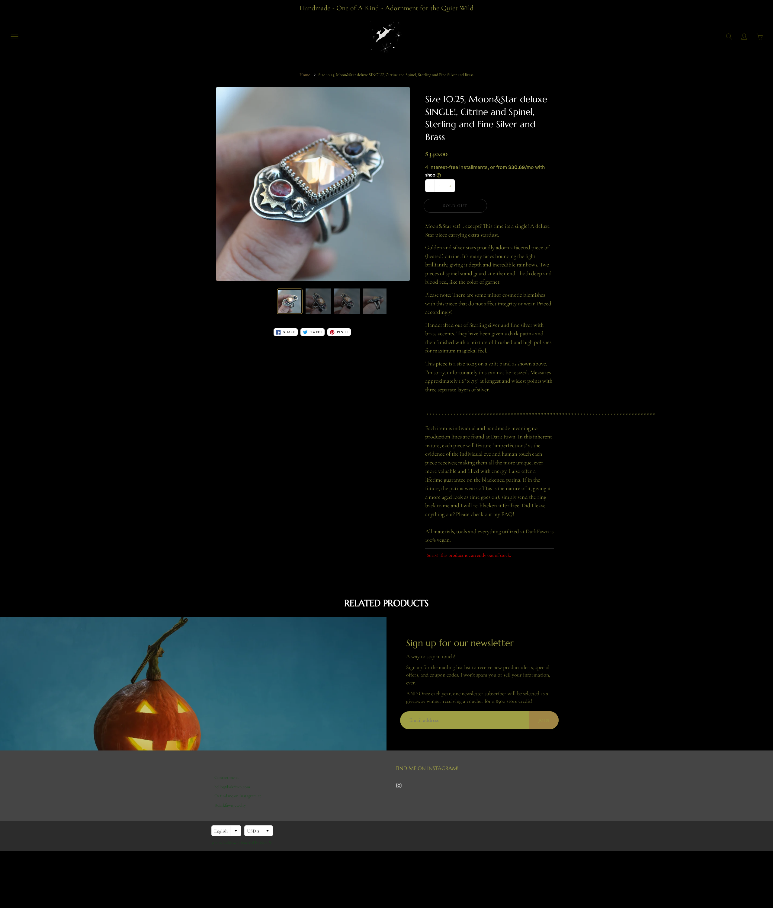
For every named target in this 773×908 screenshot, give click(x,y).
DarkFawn (231, 842)
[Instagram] (398, 785)
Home (305, 74)
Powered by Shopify (256, 842)
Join (544, 720)
